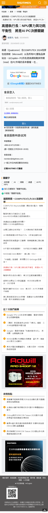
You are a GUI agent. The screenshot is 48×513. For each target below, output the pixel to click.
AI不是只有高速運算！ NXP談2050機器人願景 (22, 248)
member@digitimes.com (13, 159)
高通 (30, 182)
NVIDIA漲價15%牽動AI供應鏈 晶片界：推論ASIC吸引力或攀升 (25, 340)
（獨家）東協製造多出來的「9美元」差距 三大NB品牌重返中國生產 (26, 324)
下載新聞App (12, 487)
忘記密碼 (7, 113)
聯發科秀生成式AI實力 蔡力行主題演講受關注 (22, 275)
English (29, 483)
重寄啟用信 (14, 113)
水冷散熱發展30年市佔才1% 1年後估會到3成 (22, 235)
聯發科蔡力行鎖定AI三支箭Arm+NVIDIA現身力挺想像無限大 (16, 215)
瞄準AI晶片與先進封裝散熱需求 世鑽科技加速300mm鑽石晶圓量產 (25, 424)
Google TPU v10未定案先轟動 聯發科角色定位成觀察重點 (25, 316)
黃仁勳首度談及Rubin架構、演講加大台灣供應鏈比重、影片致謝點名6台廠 (23, 298)
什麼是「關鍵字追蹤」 (13, 193)
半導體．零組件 (22, 12)
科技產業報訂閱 (23, 478)
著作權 (32, 478)
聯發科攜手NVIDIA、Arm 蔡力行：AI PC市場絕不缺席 (23, 290)
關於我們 (5, 478)
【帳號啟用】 (9, 130)
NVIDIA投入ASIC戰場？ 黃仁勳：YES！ (20, 254)
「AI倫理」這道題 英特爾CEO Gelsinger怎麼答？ (22, 260)
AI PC (39, 182)
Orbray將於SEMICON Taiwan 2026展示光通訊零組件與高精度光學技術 (25, 416)
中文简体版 (20, 483)
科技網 (4, 12)
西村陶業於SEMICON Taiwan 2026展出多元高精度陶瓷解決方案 (25, 432)
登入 (24, 124)
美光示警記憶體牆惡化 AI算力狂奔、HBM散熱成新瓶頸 (25, 348)
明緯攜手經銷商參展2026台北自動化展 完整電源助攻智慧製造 (26, 400)
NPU (6, 185)
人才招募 (26, 480)
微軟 (22, 182)
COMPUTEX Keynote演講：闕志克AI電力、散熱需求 (23, 207)
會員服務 (13, 478)
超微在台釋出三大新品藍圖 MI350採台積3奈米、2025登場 (22, 282)
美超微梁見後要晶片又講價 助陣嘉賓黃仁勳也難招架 (23, 241)
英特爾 (6, 182)
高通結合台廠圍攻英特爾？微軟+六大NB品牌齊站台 (14, 223)
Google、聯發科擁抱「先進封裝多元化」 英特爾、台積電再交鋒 (25, 332)
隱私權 (38, 478)
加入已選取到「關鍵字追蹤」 (15, 189)
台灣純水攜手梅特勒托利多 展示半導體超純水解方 (25, 408)
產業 (11, 12)
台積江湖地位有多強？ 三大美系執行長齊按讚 (22, 229)
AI (15, 182)
